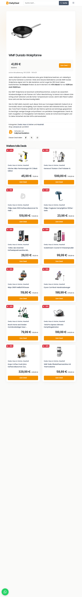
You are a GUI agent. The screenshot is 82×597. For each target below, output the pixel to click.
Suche (64, 3)
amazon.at (17, 127)
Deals (20, 124)
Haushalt (40, 124)
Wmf (27, 127)
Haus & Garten (28, 124)
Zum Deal (64, 65)
